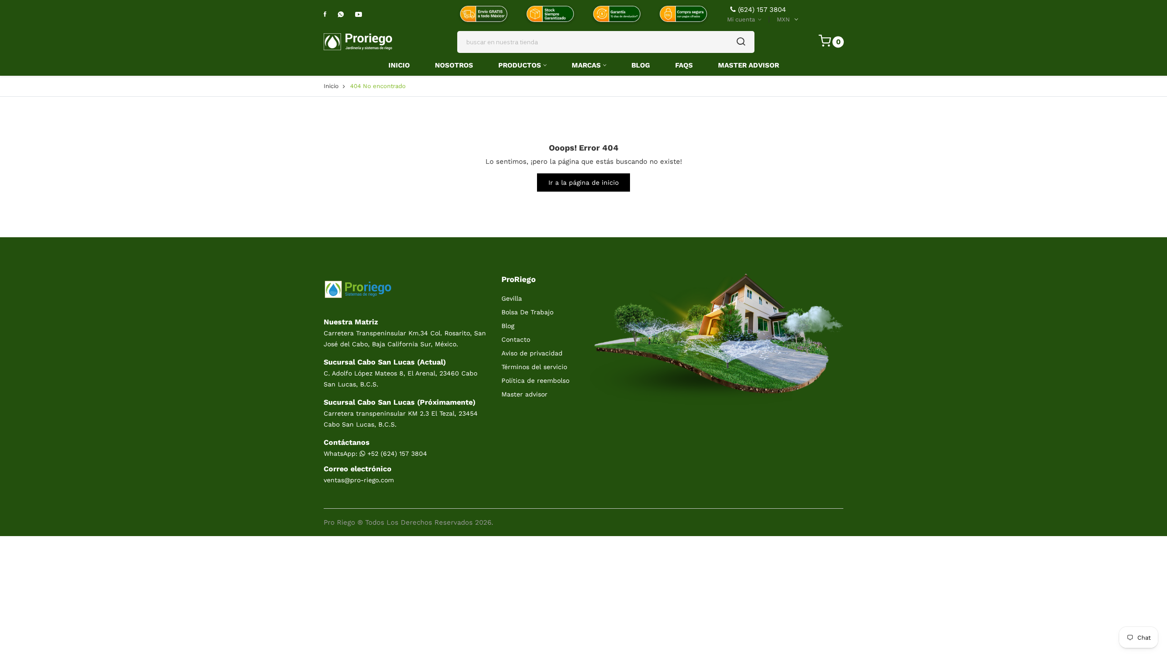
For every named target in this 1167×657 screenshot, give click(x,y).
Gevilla (511, 298)
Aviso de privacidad (532, 353)
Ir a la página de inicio (583, 182)
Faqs (684, 65)
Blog (640, 65)
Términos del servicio (534, 366)
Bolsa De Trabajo (527, 312)
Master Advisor (748, 65)
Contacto (515, 339)
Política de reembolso (535, 380)
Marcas (586, 65)
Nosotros (454, 65)
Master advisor (524, 394)
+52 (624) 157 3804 (396, 453)
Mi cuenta (742, 19)
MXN (783, 19)
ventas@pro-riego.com (359, 480)
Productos (519, 65)
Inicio (399, 65)
